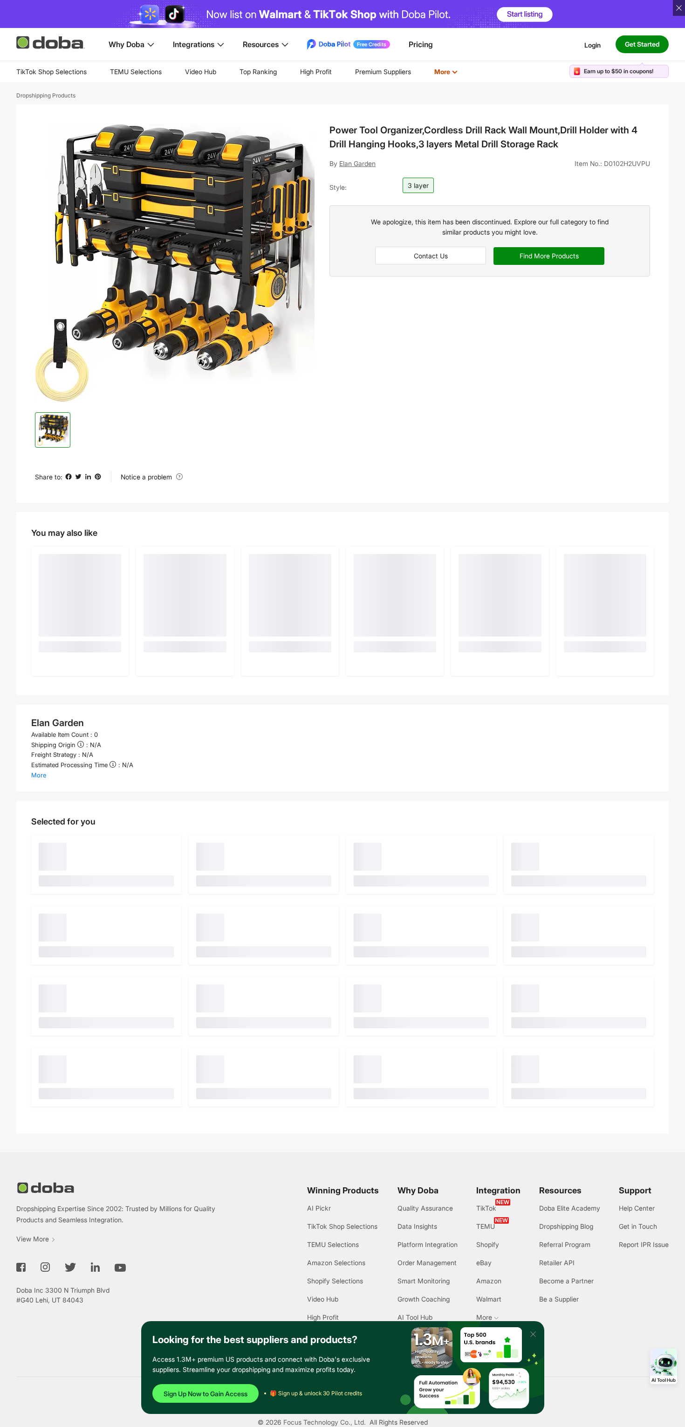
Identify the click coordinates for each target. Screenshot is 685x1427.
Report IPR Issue (644, 1244)
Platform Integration (427, 1244)
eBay (484, 1263)
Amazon (488, 1281)
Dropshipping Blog (566, 1226)
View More (32, 1239)
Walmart (488, 1299)
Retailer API (557, 1263)
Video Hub (200, 72)
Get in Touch (638, 1226)
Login (592, 44)
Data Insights (417, 1226)
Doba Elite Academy (569, 1208)
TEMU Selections (136, 72)
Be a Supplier (559, 1299)
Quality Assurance (425, 1208)
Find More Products (549, 256)
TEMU (485, 1226)
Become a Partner (566, 1281)
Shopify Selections (335, 1281)
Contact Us (431, 256)
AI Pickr (319, 1208)
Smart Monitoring (423, 1281)
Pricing (421, 44)
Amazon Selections (336, 1263)
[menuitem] (51, 72)
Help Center (637, 1208)
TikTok (486, 1208)
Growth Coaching (423, 1299)
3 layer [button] (418, 185)
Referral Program (564, 1244)
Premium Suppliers (383, 72)
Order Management (427, 1263)
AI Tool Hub (414, 1317)
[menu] (248, 71)
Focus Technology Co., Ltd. (324, 1422)
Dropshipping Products (45, 95)
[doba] (51, 42)
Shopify (487, 1244)
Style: (338, 187)
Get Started (642, 44)
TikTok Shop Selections (51, 72)
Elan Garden (357, 163)
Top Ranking (258, 72)
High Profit (316, 72)
